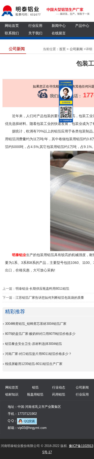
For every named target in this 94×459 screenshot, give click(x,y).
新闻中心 (59, 26)
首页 (62, 49)
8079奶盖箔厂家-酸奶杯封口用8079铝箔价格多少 (40, 334)
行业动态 (58, 387)
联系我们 (12, 33)
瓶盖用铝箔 (35, 394)
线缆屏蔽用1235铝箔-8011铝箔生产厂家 (33, 364)
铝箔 (35, 387)
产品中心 (82, 26)
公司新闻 (76, 49)
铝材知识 (11, 394)
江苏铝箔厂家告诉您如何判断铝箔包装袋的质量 (50, 297)
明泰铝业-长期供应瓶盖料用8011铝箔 (42, 288)
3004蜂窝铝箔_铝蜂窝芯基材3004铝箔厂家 (35, 324)
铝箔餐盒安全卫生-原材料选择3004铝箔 (33, 344)
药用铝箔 (58, 394)
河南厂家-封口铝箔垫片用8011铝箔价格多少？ (38, 354)
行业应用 (35, 26)
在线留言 (59, 33)
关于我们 (35, 33)
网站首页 (12, 26)
